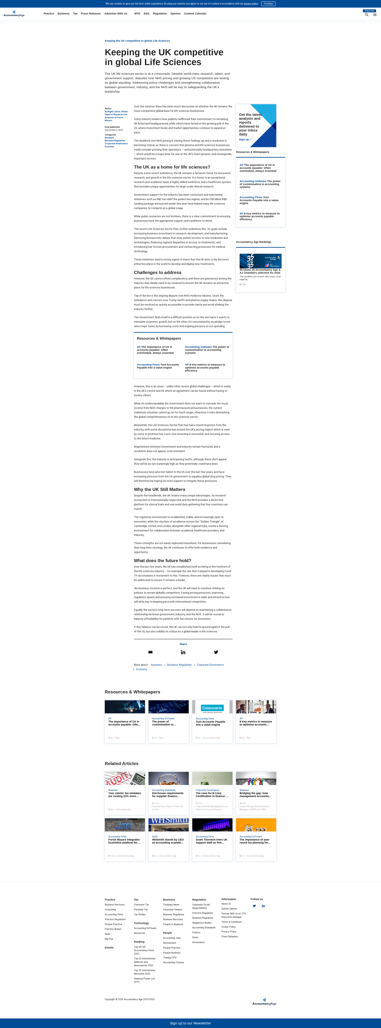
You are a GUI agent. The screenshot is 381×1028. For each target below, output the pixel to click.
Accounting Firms (251, 197)
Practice (49, 13)
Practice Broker (113, 929)
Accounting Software (253, 181)
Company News (171, 904)
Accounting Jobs (172, 938)
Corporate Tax (141, 904)
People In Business (173, 924)
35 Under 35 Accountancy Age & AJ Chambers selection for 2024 (260, 271)
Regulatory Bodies (201, 922)
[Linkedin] (183, 652)
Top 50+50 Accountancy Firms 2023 (144, 950)
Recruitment (169, 942)
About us (226, 903)
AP (241, 164)
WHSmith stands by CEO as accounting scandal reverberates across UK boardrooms (169, 839)
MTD (137, 13)
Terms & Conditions (231, 921)
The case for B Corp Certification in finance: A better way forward (212, 793)
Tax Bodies (140, 914)
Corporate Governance (116, 143)
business (156, 664)
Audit (107, 934)
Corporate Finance (172, 909)
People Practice (113, 924)
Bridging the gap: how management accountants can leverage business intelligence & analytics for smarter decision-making (256, 793)
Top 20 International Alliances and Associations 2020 (144, 962)
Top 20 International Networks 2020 (144, 972)
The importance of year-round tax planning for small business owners (256, 839)
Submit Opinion (229, 908)
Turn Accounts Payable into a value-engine (158, 366)
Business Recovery (115, 904)
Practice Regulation (115, 919)
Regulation (160, 13)
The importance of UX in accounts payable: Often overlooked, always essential (155, 349)
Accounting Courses (173, 962)
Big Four (109, 938)
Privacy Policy (228, 931)
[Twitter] (216, 652)
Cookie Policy (228, 926)
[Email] (150, 652)
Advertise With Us (115, 13)
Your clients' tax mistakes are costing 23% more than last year (125, 793)
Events (109, 947)
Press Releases (91, 13)
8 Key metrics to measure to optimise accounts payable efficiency (205, 367)
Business (64, 13)
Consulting (110, 909)
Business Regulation (115, 140)
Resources (139, 933)
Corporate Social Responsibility (201, 906)
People (167, 932)
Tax (75, 13)
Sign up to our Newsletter (190, 1023)
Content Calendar (195, 13)
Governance (198, 942)
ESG (146, 13)
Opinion (175, 13)
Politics (196, 932)
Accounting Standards (204, 927)
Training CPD (170, 957)
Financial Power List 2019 (144, 980)
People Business (172, 952)
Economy (109, 146)
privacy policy (251, 3)
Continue (268, 3)
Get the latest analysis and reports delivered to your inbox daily (256, 127)
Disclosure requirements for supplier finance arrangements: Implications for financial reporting (169, 793)
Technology (141, 923)
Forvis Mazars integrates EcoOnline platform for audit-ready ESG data (125, 839)
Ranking (139, 941)
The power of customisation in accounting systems (207, 349)
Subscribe (369, 11)
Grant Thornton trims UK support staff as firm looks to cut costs (212, 839)
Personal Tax (141, 909)
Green (195, 937)
